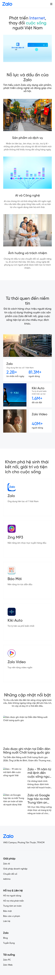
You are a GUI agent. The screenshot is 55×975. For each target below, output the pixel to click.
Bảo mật (7, 911)
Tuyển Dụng (9, 943)
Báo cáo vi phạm (11, 916)
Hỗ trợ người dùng (12, 896)
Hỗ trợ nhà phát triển (13, 901)
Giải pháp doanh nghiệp (15, 869)
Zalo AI (6, 864)
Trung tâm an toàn (12, 906)
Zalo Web (8, 965)
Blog (5, 938)
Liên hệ (6, 921)
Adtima (6, 879)
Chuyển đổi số (10, 874)
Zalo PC (7, 960)
